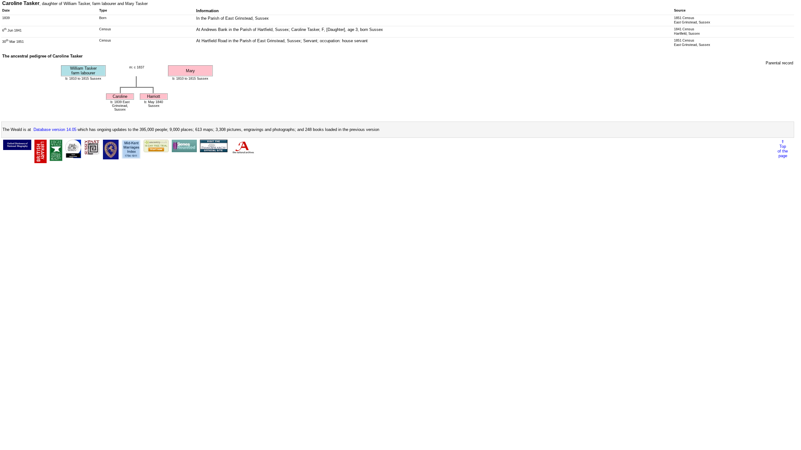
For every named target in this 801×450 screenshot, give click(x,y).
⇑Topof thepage (783, 148)
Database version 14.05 (54, 129)
